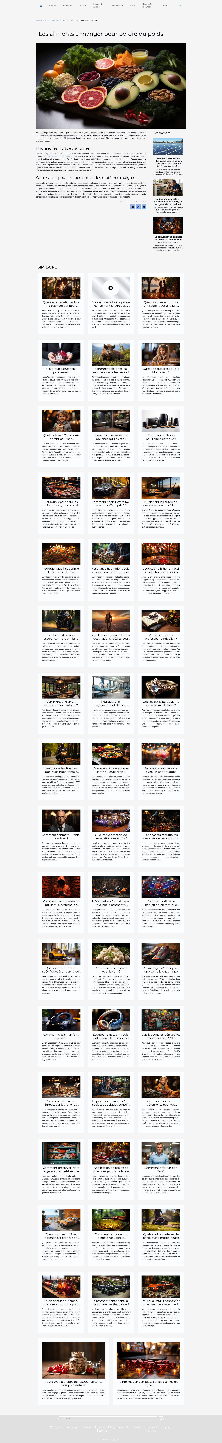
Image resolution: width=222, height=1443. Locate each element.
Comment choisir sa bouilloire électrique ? (161, 437)
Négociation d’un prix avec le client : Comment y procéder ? (111, 905)
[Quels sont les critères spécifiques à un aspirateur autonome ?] (61, 953)
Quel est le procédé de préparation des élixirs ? (111, 836)
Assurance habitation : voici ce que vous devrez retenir (111, 570)
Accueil (39, 20)
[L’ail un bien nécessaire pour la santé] (111, 953)
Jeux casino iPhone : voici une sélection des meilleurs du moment (161, 572)
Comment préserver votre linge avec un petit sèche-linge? (61, 1171)
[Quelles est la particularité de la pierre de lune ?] (161, 687)
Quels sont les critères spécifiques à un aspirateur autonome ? (61, 971)
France (83, 5)
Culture (52, 5)
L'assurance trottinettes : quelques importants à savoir (61, 772)
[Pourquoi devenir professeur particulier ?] (161, 621)
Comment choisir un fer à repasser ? (61, 1036)
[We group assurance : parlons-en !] (61, 354)
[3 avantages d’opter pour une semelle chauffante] (161, 953)
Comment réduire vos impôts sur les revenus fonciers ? (61, 1104)
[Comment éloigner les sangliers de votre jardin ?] (111, 354)
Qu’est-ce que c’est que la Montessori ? (161, 370)
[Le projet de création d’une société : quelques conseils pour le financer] (111, 1087)
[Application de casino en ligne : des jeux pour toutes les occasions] (111, 1153)
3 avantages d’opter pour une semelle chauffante (161, 969)
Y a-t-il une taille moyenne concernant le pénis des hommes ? (111, 305)
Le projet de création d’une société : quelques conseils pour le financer (111, 1104)
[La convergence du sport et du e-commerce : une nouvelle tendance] (168, 225)
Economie (67, 5)
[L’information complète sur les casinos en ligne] (148, 1360)
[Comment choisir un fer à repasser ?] (61, 1020)
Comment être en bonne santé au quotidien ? (111, 770)
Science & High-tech (147, 5)
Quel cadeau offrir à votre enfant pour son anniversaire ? (61, 439)
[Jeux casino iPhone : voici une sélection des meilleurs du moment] (161, 554)
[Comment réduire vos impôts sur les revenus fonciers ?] (61, 1087)
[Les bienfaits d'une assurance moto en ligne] (61, 621)
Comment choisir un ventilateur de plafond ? (61, 703)
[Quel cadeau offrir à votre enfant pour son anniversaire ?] (61, 421)
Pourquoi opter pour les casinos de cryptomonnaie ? (61, 505)
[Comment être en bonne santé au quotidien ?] (111, 754)
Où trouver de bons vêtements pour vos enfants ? (161, 1104)
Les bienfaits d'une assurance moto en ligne (61, 636)
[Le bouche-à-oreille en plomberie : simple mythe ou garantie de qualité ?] (168, 187)
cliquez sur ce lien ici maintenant (56, 156)
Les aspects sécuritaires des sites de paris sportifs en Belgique (161, 838)
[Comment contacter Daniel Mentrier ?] (61, 820)
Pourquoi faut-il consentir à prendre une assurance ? (161, 1302)
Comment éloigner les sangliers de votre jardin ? (111, 370)
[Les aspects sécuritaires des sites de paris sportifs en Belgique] (161, 820)
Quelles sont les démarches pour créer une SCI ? (161, 1036)
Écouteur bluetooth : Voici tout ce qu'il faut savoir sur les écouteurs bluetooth (111, 1038)
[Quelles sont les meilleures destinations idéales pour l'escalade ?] (111, 621)
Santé (132, 5)
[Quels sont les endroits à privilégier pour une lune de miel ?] (161, 288)
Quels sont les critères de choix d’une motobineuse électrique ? (161, 1238)
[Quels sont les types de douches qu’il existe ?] (111, 421)
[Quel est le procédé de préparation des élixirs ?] (111, 820)
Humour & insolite (97, 5)
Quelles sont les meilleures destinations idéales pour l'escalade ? (111, 638)
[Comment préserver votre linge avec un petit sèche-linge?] (61, 1153)
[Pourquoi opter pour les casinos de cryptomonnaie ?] (61, 488)
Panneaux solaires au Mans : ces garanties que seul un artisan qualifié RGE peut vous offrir (168, 162)
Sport (165, 5)
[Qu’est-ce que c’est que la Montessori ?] (161, 354)
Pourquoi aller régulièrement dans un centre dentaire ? (111, 705)
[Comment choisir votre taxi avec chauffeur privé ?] (111, 488)
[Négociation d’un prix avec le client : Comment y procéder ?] (111, 887)
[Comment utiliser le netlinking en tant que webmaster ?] (161, 887)
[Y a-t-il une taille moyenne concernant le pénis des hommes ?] (111, 288)
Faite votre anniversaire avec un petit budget (160, 770)
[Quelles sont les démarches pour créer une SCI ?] (161, 1020)
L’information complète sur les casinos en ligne (148, 1383)
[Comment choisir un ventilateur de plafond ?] (61, 687)
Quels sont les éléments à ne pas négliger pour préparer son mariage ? (61, 305)
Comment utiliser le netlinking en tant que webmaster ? (161, 905)
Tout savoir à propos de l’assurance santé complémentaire (73, 1383)
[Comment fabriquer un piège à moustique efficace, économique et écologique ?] (111, 1220)
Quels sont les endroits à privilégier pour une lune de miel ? (161, 305)
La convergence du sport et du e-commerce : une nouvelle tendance (168, 239)
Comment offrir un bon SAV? (161, 1169)
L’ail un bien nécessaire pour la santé (111, 969)
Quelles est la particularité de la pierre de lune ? (161, 703)
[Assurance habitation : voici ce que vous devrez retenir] (111, 554)
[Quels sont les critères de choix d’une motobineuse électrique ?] (161, 1220)
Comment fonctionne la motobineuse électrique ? (111, 1302)
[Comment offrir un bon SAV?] (161, 1153)
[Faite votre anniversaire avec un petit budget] (161, 754)
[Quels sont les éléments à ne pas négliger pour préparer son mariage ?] (61, 288)
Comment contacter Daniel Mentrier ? (61, 836)
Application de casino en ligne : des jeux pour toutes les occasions (111, 1171)
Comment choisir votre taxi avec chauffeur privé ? (111, 503)
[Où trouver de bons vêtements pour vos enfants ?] (161, 1087)
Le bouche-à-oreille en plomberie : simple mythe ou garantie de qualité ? (168, 202)
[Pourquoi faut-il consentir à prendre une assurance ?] (161, 1286)
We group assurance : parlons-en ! (61, 370)
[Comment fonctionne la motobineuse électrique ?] (111, 1286)
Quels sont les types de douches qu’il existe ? (111, 437)
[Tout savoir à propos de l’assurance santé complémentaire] (73, 1360)
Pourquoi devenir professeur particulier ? (161, 636)
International (117, 5)
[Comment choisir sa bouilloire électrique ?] (161, 421)
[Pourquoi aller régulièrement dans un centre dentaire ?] (111, 687)
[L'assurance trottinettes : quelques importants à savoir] (61, 754)
